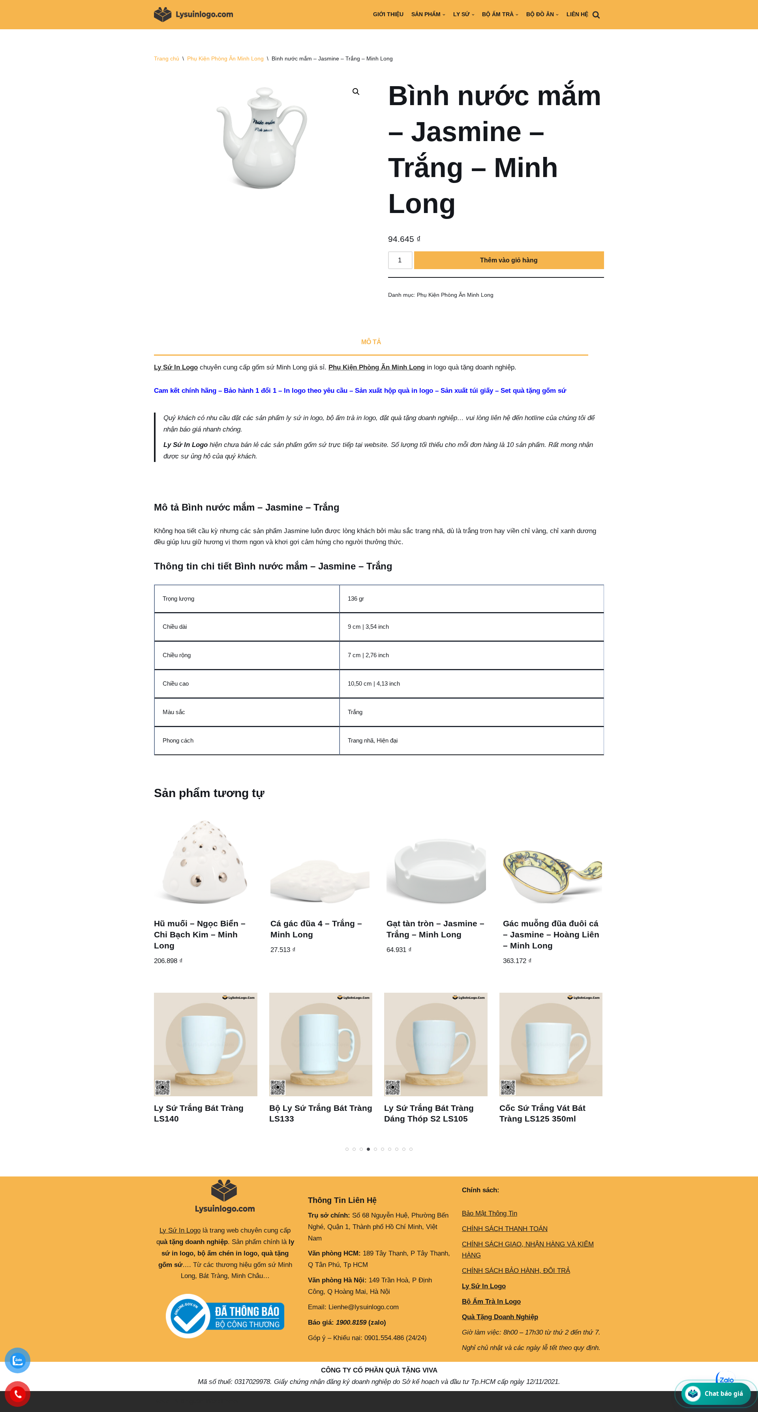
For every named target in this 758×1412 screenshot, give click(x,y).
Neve (161, 1401)
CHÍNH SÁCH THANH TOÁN (505, 1229)
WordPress (222, 1401)
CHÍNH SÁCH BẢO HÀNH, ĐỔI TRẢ (516, 1270)
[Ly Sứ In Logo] (195, 14)
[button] (356, 92)
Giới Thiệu (388, 14)
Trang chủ (166, 58)
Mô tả (371, 342)
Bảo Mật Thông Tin (489, 1213)
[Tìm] (596, 15)
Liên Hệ (577, 14)
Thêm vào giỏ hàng (509, 260)
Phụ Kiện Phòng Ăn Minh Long (225, 58)
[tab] (371, 343)
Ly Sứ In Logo (176, 367)
